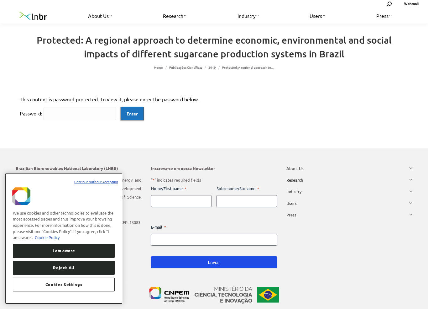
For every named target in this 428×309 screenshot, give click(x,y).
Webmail (411, 4)
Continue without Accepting (96, 181)
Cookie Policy (47, 237)
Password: (32, 113)
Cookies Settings (63, 284)
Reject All (64, 267)
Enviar (214, 262)
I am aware (64, 250)
